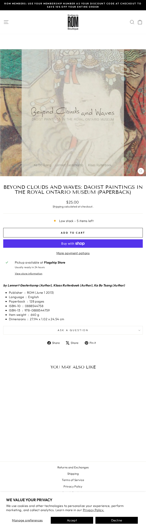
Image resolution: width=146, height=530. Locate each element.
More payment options (73, 253)
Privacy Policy (73, 486)
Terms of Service (73, 480)
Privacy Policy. (93, 510)
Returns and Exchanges (73, 467)
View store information (28, 273)
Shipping (58, 206)
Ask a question (73, 330)
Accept (72, 520)
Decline (116, 520)
